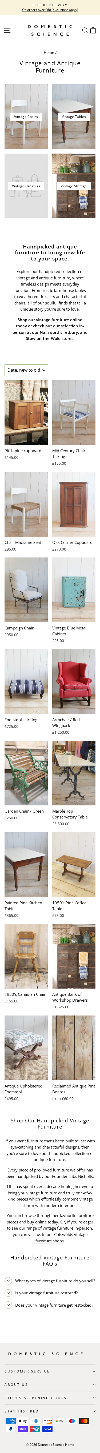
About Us (16, 1384)
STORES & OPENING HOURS (36, 1398)
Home (49, 52)
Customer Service (27, 1371)
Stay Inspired (22, 1411)
